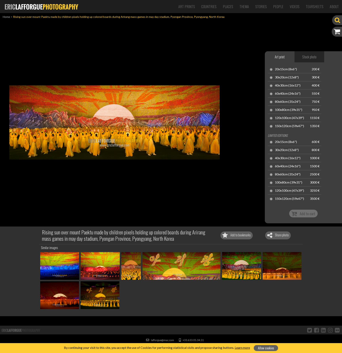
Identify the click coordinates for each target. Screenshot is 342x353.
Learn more (242, 347)
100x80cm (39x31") (288, 109)
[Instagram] (330, 330)
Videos (294, 6)
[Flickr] (337, 330)
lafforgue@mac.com (162, 340)
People (278, 6)
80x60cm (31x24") (287, 101)
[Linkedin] (323, 330)
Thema (244, 6)
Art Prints (186, 6)
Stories (261, 6)
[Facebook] (316, 330)
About (334, 6)
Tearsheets (314, 6)
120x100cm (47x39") (289, 118)
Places (228, 6)
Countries (209, 6)
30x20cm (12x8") (287, 77)
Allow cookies (266, 348)
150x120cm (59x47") (289, 126)
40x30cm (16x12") (287, 85)
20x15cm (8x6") (286, 69)
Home (6, 16)
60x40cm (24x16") (287, 93)
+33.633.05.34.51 (193, 340)
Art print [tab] (280, 56)
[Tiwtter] (309, 330)
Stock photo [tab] (309, 56)
